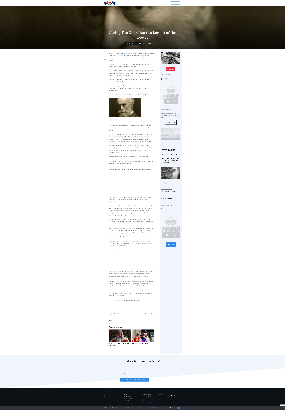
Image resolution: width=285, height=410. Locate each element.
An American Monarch (143, 338)
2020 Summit (168, 188)
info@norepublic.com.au (150, 402)
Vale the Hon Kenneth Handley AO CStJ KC (120, 338)
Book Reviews (164, 208)
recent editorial (124, 53)
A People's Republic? (165, 191)
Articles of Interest (165, 201)
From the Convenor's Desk (133, 43)
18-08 (162, 188)
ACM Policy (170, 195)
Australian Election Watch (166, 205)
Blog (105, 396)
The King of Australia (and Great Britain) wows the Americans (170, 160)
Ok (179, 407)
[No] (283, 408)
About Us (174, 191)
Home (105, 394)
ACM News (163, 195)
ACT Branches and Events (166, 198)
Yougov (111, 222)
